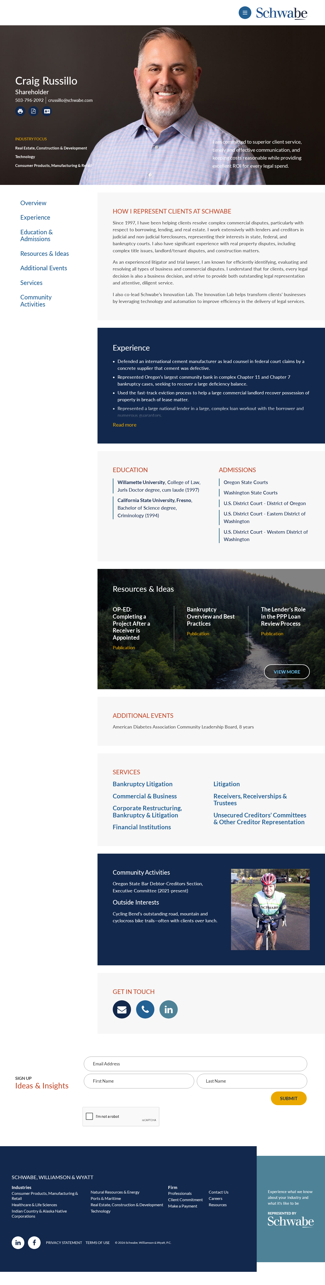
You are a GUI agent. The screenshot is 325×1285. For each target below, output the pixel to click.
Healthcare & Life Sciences (34, 1204)
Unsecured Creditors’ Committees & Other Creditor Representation (260, 819)
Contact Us (219, 1192)
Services (31, 282)
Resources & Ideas (44, 253)
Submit (289, 1098)
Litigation (227, 784)
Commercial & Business (145, 796)
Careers (215, 1198)
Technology (25, 156)
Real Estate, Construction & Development (51, 148)
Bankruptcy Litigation (143, 784)
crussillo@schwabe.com (70, 100)
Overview (33, 202)
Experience (35, 217)
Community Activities (35, 301)
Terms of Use (98, 1242)
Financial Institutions (142, 827)
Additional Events (43, 268)
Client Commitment (185, 1199)
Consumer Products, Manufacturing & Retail (53, 165)
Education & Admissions (36, 235)
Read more (124, 424)
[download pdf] (33, 111)
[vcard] (47, 111)
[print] (20, 111)
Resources (218, 1204)
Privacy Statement (64, 1242)
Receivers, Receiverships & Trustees (250, 800)
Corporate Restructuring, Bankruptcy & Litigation (147, 811)
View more (287, 672)
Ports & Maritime (106, 1198)
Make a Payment (182, 1205)
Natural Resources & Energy (115, 1192)
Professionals (180, 1193)
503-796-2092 (29, 100)
